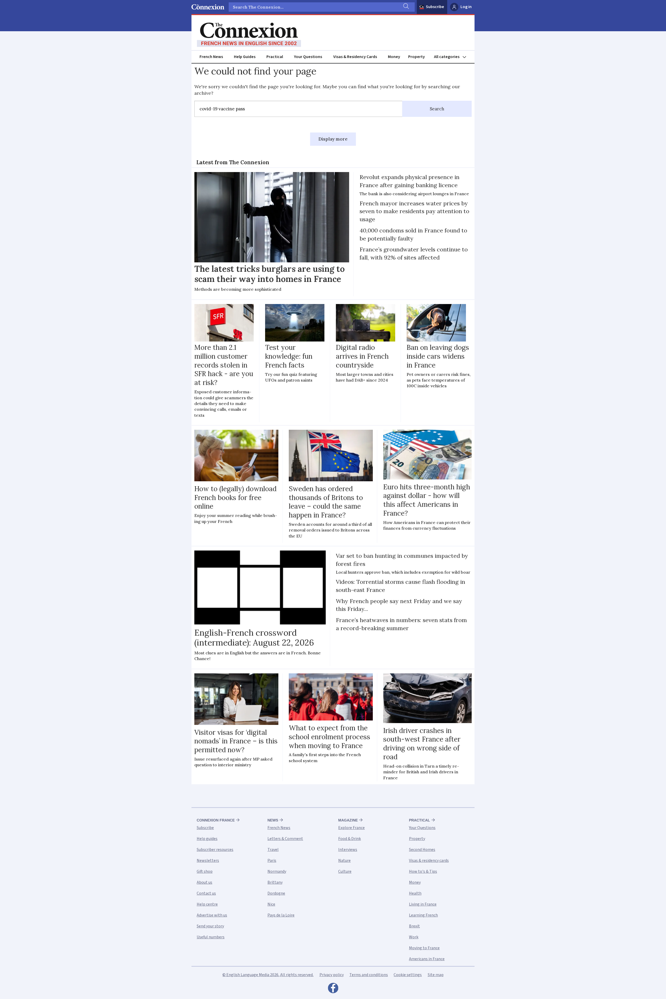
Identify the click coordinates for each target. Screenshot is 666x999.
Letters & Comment (285, 839)
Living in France (423, 904)
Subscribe (435, 7)
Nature (344, 860)
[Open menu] (452, 56)
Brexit (414, 926)
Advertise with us (212, 915)
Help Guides (244, 57)
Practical (274, 57)
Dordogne (276, 893)
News (272, 820)
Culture (344, 871)
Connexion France (216, 820)
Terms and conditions (368, 975)
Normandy (276, 871)
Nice (271, 904)
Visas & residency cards (429, 860)
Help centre (207, 904)
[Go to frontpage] (249, 35)
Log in (466, 7)
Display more (333, 139)
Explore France (351, 828)
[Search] (405, 7)
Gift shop (205, 871)
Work (413, 937)
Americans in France (427, 959)
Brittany (275, 882)
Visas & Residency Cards (355, 57)
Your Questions (308, 57)
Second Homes (422, 849)
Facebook (333, 989)
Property (416, 57)
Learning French (423, 915)
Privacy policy (331, 975)
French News (211, 57)
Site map (436, 975)
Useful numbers (211, 937)
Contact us (206, 893)
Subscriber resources (215, 849)
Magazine (348, 820)
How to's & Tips (423, 871)
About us (204, 882)
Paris (271, 860)
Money (394, 57)
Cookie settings (408, 975)
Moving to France (424, 948)
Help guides (207, 839)
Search (437, 109)
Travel (273, 849)
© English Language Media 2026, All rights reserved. (267, 975)
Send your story (210, 926)
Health (415, 893)
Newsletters (208, 860)
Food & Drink (349, 839)
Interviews (347, 849)
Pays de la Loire (280, 915)
